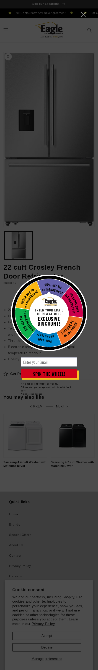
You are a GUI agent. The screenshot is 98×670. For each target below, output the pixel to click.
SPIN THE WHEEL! (49, 374)
